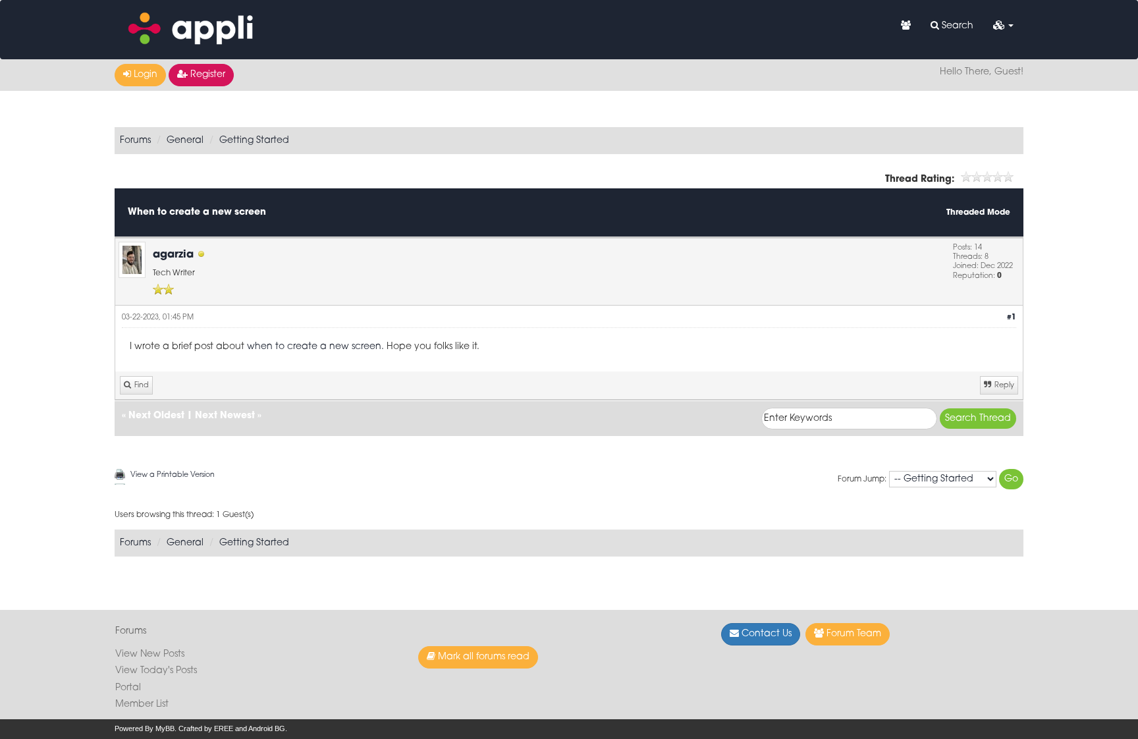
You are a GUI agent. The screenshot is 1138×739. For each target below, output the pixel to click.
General (185, 141)
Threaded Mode (978, 213)
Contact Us (765, 634)
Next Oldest (156, 416)
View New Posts (149, 654)
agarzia (173, 255)
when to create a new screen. (317, 347)
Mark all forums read (482, 657)
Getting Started (254, 141)
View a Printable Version (172, 475)
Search (956, 26)
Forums (135, 141)
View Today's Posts (156, 671)
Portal (128, 688)
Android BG (266, 728)
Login (144, 75)
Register (206, 75)
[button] (1003, 26)
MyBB (165, 728)
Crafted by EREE (205, 728)
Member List (142, 704)
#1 (1011, 317)
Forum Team (852, 634)
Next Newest (225, 416)
